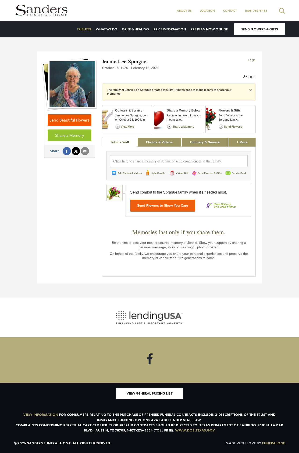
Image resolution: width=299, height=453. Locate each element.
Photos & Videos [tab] (159, 142)
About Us (184, 10)
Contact (230, 10)
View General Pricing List (149, 393)
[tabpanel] (178, 211)
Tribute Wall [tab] (119, 142)
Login (252, 60)
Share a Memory (69, 135)
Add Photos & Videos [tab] (130, 173)
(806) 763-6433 (256, 10)
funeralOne (273, 443)
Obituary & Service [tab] (205, 142)
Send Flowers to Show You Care (162, 205)
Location (207, 10)
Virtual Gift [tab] (182, 173)
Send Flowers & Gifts (259, 29)
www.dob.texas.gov (195, 430)
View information (40, 414)
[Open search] (282, 10)
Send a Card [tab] (239, 173)
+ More (246, 142)
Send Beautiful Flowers (69, 120)
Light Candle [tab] (158, 173)
